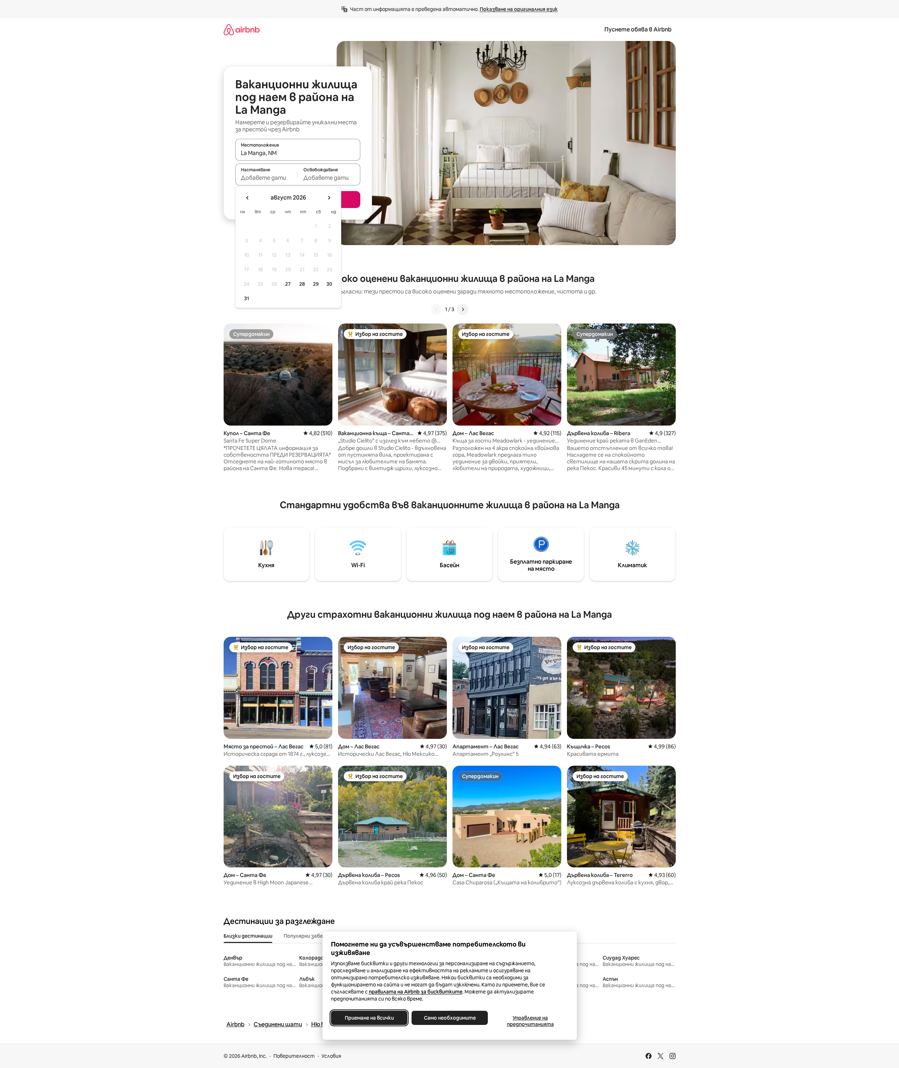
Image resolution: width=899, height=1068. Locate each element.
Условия (331, 1056)
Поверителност (294, 1056)
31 (246, 298)
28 (302, 284)
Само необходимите (449, 1018)
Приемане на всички (369, 1018)
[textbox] (266, 177)
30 (329, 284)
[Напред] (462, 309)
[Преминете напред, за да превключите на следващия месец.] (329, 198)
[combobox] (298, 153)
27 (288, 284)
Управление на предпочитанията (530, 1021)
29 (316, 284)
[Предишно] (436, 309)
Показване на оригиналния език (519, 9)
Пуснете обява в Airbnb (638, 29)
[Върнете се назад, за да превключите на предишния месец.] (248, 198)
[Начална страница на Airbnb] (242, 29)
